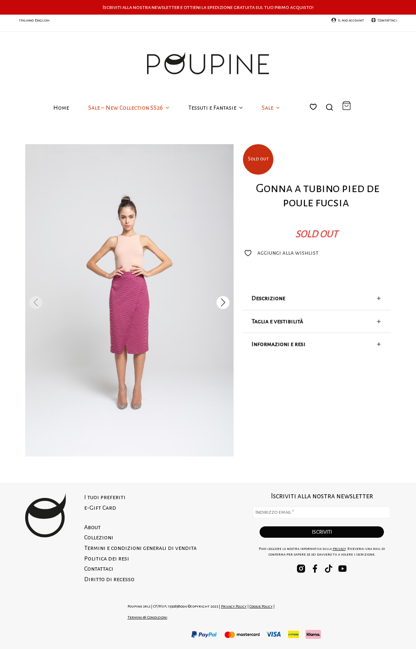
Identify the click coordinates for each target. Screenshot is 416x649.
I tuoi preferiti (318, 116)
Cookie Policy (261, 606)
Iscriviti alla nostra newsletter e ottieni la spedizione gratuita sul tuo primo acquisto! (208, 7)
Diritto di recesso (109, 579)
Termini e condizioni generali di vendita (140, 548)
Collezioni (98, 537)
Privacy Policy (234, 606)
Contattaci (98, 568)
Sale (268, 107)
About (92, 527)
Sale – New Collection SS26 (126, 107)
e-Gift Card (100, 507)
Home (61, 107)
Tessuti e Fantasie (213, 107)
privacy (339, 549)
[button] (223, 302)
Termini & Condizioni (147, 617)
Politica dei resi (106, 558)
